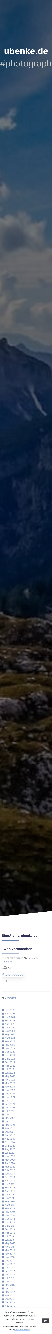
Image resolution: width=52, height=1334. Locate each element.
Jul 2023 (9, 1027)
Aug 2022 (10, 1065)
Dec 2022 (10, 1052)
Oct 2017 (9, 1267)
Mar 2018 (10, 1250)
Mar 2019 (10, 1208)
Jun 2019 (10, 1198)
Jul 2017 (9, 1278)
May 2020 (10, 1159)
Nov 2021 (10, 1097)
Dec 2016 (10, 1302)
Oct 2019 (10, 1184)
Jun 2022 (10, 1072)
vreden (31, 958)
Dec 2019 (10, 1177)
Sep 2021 (10, 1104)
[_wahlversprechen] (12, 974)
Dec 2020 (10, 1135)
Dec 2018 (10, 1219)
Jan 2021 (10, 1132)
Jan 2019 (10, 1215)
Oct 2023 (10, 1017)
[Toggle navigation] (46, 5)
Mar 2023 (10, 1041)
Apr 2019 (10, 1205)
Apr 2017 (9, 1288)
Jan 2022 (10, 1090)
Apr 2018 (9, 1246)
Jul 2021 (9, 1111)
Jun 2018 (10, 1239)
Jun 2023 (10, 1031)
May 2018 (10, 1243)
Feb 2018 (10, 1253)
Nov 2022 (10, 1055)
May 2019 (10, 1201)
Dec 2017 (10, 1260)
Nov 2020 (10, 1139)
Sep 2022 (10, 1062)
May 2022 (10, 1076)
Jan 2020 (10, 1173)
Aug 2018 (10, 1232)
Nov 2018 (10, 1222)
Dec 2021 (10, 1093)
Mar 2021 (10, 1125)
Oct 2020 (10, 1142)
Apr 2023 (10, 1038)
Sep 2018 (10, 1229)
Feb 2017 (10, 1295)
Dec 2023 (10, 1010)
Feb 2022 (10, 1086)
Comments (10, 997)
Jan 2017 (10, 1299)
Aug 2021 (10, 1107)
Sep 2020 (10, 1145)
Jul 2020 (9, 1152)
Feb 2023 (10, 1045)
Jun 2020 (10, 1156)
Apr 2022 (10, 1079)
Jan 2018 (10, 1257)
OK (45, 1321)
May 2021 (10, 1118)
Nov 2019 (10, 1180)
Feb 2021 (10, 1128)
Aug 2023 (10, 1024)
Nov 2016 (10, 1306)
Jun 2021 (10, 1114)
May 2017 (10, 1285)
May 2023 (10, 1034)
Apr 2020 (10, 1163)
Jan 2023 (10, 1048)
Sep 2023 (10, 1020)
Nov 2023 (10, 1013)
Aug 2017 (10, 1274)
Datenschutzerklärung (22, 1330)
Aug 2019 (10, 1191)
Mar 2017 (10, 1292)
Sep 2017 (10, 1271)
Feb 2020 (10, 1170)
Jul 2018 (9, 1236)
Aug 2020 (10, 1149)
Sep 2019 (10, 1187)
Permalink (7, 961)
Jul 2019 (9, 1194)
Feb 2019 (10, 1212)
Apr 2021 (9, 1121)
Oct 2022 (10, 1058)
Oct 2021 (9, 1100)
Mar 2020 (10, 1166)
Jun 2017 (10, 1281)
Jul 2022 (9, 1069)
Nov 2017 (10, 1264)
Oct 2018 (9, 1226)
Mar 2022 (10, 1083)
